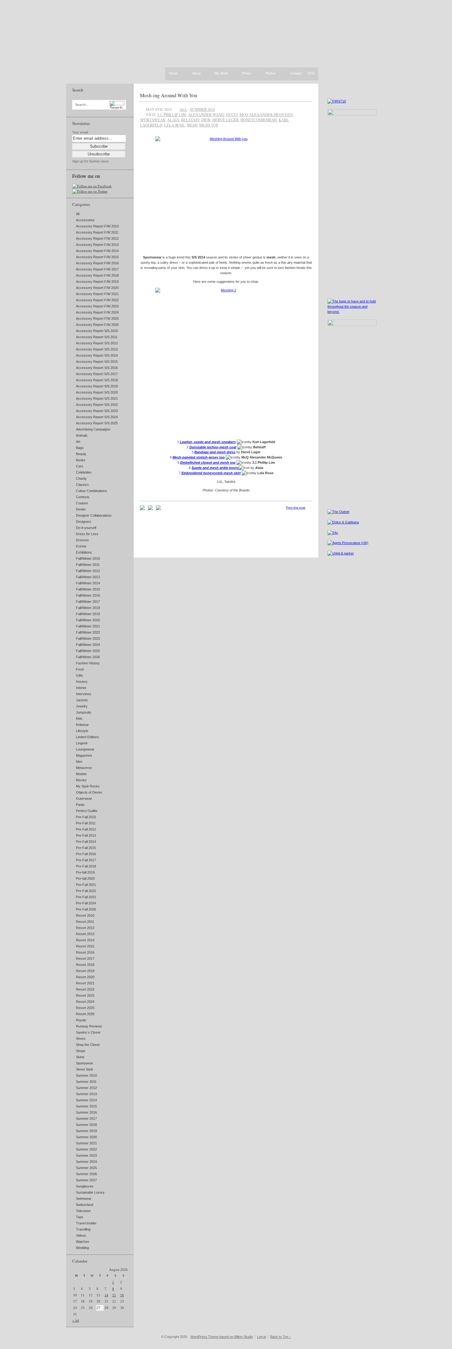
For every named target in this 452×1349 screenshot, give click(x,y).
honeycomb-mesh (258, 119)
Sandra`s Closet (88, 1032)
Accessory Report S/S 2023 (97, 411)
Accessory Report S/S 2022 (97, 404)
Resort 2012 (85, 928)
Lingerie (82, 743)
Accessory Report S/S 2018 (97, 380)
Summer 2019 (86, 1131)
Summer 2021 (86, 1143)
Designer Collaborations (94, 515)
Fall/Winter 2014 (88, 583)
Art (78, 441)
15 (114, 1295)
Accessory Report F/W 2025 (97, 318)
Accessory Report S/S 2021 (97, 398)
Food (80, 669)
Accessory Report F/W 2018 (97, 275)
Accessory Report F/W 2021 (97, 294)
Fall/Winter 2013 (88, 577)
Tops (79, 1217)
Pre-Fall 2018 (86, 866)
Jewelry (82, 706)
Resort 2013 (85, 934)
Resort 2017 (85, 958)
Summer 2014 (86, 1100)
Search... (82, 104)
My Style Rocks (88, 786)
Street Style (84, 1069)
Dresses (82, 540)
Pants (80, 805)
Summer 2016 (86, 1112)
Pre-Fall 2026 (86, 909)
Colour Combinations (91, 491)
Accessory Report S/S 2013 (97, 349)
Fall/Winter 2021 (88, 626)
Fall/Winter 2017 (88, 601)
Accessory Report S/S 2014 (97, 355)
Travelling (83, 1229)
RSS (311, 73)
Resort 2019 (85, 971)
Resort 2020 (85, 977)
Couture (82, 503)
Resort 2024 (85, 1001)
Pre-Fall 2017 (86, 860)
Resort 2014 (85, 940)
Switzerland (84, 1205)
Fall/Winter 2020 (88, 620)
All (77, 214)
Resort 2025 (85, 1008)
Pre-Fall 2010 (86, 817)
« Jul (75, 1320)
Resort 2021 (85, 983)
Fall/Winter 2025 (88, 651)
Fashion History (88, 663)
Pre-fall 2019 (85, 872)
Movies (81, 780)
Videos (81, 1235)
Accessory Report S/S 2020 (97, 392)
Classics (82, 484)
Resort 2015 (85, 946)
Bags (80, 448)
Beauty (81, 454)
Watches (82, 1241)
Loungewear (85, 749)
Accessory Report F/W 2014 (97, 251)
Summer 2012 (86, 1088)
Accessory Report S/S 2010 (97, 331)
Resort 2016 (85, 952)
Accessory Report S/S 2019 (97, 386)
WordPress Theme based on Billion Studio (221, 1337)
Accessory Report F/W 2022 (97, 300)
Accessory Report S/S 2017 (97, 374)
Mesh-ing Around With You (168, 95)
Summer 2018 (86, 1125)
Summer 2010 (86, 1075)
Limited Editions (87, 737)
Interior (81, 688)
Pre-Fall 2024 (86, 903)
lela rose (174, 124)
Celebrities (84, 472)
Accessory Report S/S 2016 (97, 368)
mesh (192, 124)
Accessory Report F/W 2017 (97, 269)
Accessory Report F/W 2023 (97, 306)
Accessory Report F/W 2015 (97, 257)
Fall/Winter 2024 (88, 644)
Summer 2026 (86, 1174)
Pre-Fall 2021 (86, 885)
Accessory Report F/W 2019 (97, 281)
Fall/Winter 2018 (88, 608)
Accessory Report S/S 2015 (97, 361)
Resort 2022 (85, 989)
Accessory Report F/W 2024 (97, 312)
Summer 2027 (86, 1180)
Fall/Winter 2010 (88, 558)
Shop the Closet (88, 1045)
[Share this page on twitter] (158, 509)
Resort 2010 (85, 915)
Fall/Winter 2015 (88, 589)
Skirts (80, 1057)
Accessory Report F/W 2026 (97, 324)
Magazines (84, 755)
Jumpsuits (83, 712)
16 (122, 1295)
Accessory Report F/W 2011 (97, 232)
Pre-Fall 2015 (86, 848)
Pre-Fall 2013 (86, 835)
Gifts (79, 675)
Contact (296, 73)
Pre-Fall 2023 (86, 897)
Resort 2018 (85, 965)
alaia (173, 119)
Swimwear (83, 1198)
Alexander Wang (206, 114)
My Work (221, 73)
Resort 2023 (85, 995)
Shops (80, 1051)
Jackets (82, 700)
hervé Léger (225, 119)
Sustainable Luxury (90, 1192)
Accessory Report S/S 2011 (96, 337)
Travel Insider (86, 1223)
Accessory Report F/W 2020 (97, 288)
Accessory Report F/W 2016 (97, 263)
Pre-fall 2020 (85, 878)
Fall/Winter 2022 (88, 632)
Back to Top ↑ (280, 1337)
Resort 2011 (85, 921)
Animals (82, 435)
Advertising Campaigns (93, 429)
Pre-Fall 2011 (86, 823)
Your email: (80, 132)
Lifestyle (82, 731)
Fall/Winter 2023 (88, 638)
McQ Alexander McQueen (266, 114)
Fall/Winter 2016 (88, 595)
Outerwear (84, 798)
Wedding (82, 1248)
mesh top (208, 124)
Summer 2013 (86, 1094)
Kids (79, 718)
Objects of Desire (89, 792)
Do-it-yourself (86, 528)
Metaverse (84, 768)
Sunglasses (84, 1186)
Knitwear (82, 725)
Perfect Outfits (86, 811)
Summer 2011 (86, 1081)
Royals (81, 1020)
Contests (82, 497)
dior (206, 119)
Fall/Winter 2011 (88, 564)
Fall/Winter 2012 (88, 571)
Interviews (83, 694)
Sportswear (84, 1063)
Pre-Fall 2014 (86, 841)
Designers (83, 521)
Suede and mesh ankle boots (215, 468)
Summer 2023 (86, 1155)
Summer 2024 (86, 1161)
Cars (79, 466)
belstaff (190, 119)
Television (83, 1211)
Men (79, 761)
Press (246, 73)
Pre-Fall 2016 (86, 854)
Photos (270, 73)
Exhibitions (84, 552)
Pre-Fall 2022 (86, 891)
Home (173, 73)
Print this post (295, 507)
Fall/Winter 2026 (88, 657)
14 (106, 1295)
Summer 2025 (86, 1168)
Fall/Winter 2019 (88, 614)
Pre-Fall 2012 (86, 829)
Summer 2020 (86, 1137)
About (196, 73)
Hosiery (82, 681)
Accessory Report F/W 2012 (97, 238)
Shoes (80, 1038)
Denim (80, 509)
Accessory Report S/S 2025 (97, 423)
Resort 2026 (85, 1014)
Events (81, 546)
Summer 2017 (86, 1118)
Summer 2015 (86, 1106)
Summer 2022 (86, 1149)
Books (80, 460)
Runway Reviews (89, 1026)
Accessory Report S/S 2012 (97, 343)
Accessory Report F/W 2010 (97, 226)
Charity (81, 478)
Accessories (85, 220)
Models (81, 774)
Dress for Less (87, 534)
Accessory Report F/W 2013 (97, 244)
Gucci (232, 114)
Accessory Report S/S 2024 (97, 417)
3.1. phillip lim (171, 114)
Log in (261, 1337)
